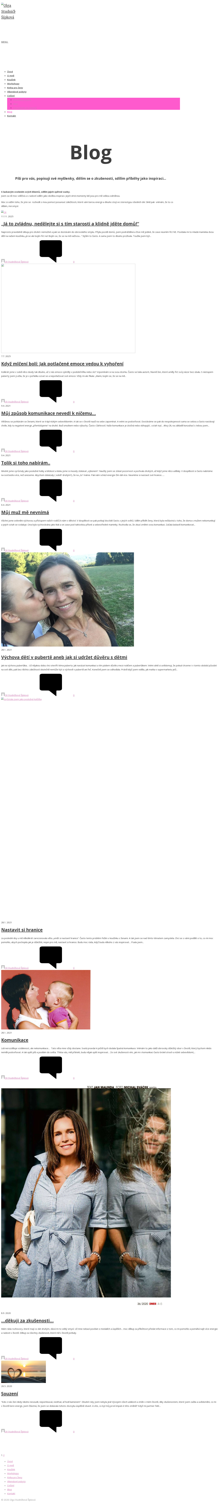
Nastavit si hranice (22, 930)
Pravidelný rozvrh (22, 99)
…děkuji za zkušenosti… (27, 1320)
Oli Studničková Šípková (16, 261)
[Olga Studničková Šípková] (8, 17)
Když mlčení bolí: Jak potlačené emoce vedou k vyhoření (62, 364)
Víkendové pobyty (17, 91)
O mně (10, 75)
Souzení (9, 1394)
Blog (9, 111)
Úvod (10, 71)
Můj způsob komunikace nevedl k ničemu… (48, 413)
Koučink (11, 79)
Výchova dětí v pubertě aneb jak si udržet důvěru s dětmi (64, 657)
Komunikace (14, 1040)
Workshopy (13, 83)
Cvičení (11, 95)
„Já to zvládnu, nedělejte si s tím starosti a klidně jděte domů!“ (70, 224)
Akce (15, 103)
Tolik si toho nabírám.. (25, 463)
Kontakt (11, 115)
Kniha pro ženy (15, 87)
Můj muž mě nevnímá (25, 512)
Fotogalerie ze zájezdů (25, 107)
